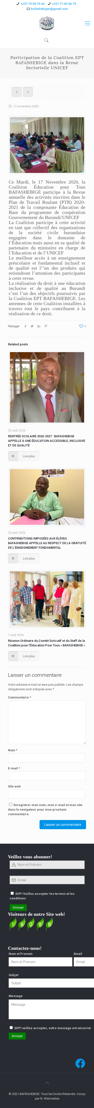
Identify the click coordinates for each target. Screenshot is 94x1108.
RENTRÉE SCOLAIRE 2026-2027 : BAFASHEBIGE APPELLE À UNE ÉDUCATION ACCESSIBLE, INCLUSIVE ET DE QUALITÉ (46, 440)
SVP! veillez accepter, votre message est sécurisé (52, 1028)
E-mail (14, 768)
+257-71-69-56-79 (64, 4)
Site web (14, 786)
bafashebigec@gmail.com (49, 9)
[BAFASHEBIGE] (47, 23)
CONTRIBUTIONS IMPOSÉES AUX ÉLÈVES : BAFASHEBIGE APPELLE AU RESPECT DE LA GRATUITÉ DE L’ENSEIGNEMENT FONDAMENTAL (47, 543)
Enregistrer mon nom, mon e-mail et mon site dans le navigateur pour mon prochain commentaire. (45, 809)
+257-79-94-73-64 (32, 4)
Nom (12, 750)
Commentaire (19, 697)
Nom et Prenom (21, 954)
